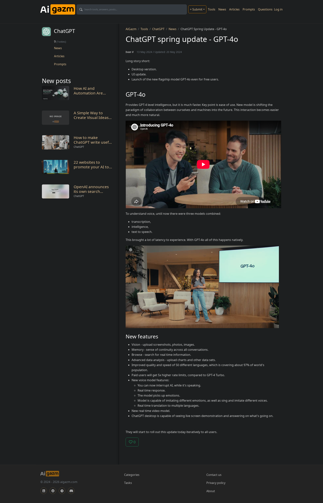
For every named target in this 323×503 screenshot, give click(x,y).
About (210, 491)
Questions (265, 9)
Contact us (214, 475)
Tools (211, 9)
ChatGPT (79, 147)
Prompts (249, 9)
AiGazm (131, 29)
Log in (278, 9)
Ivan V (130, 52)
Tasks (128, 483)
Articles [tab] (59, 56)
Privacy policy (215, 483)
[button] (202, 286)
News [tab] (58, 48)
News (222, 9)
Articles (234, 9)
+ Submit (196, 9)
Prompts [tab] (60, 64)
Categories (131, 475)
